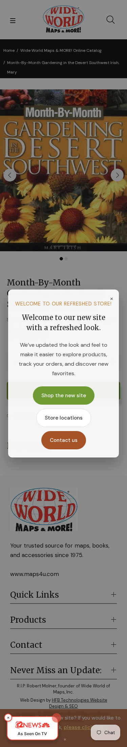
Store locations (64, 417)
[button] (32, 728)
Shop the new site (63, 395)
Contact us (64, 440)
